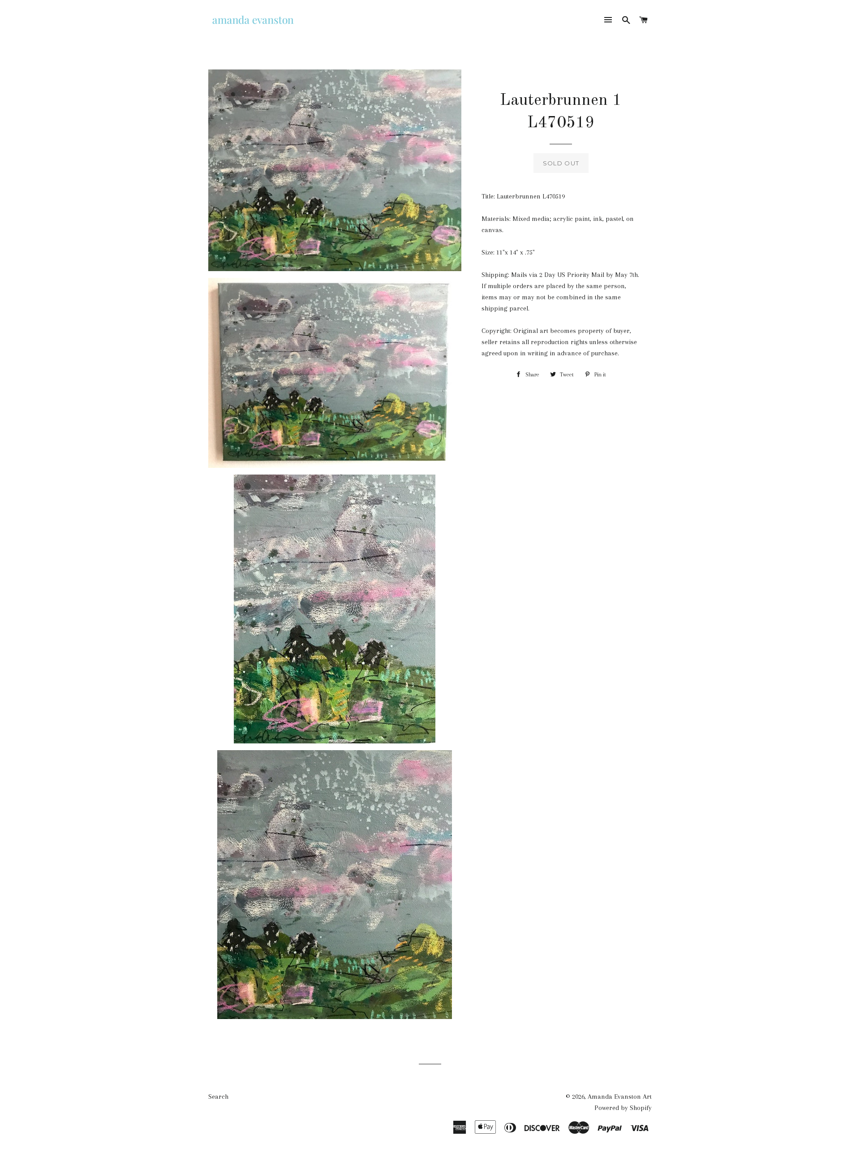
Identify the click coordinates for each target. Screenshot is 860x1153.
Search (218, 1097)
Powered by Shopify (623, 1108)
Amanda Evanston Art (620, 1097)
